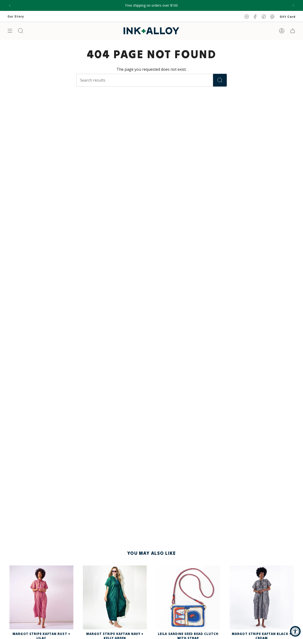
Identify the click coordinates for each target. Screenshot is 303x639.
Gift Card (287, 16)
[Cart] (292, 30)
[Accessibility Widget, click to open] (295, 631)
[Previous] (10, 5)
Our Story (16, 16)
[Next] (293, 5)
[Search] (220, 80)
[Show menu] (10, 30)
